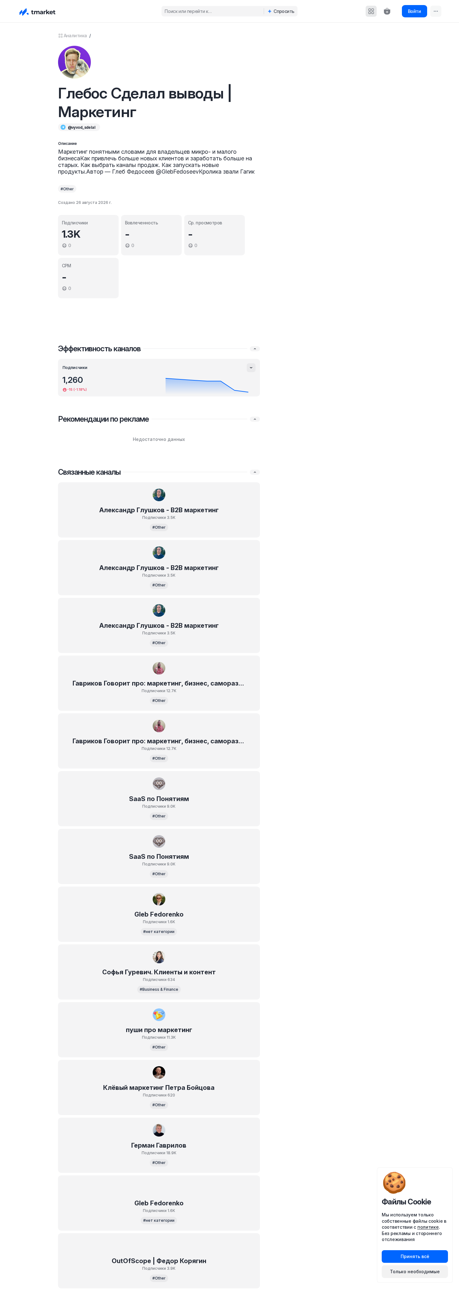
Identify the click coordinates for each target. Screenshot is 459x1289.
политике (428, 1227)
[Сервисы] (371, 11)
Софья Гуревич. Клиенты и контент (159, 972)
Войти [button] (414, 11)
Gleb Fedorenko (159, 914)
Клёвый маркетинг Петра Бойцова (159, 1087)
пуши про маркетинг (159, 1030)
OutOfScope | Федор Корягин (159, 1261)
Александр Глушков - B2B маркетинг (159, 510)
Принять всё (415, 1256)
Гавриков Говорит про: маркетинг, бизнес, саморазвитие (159, 683)
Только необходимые (415, 1271)
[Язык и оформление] (435, 11)
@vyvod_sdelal (82, 127)
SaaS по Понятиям (159, 799)
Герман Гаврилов (158, 1145)
